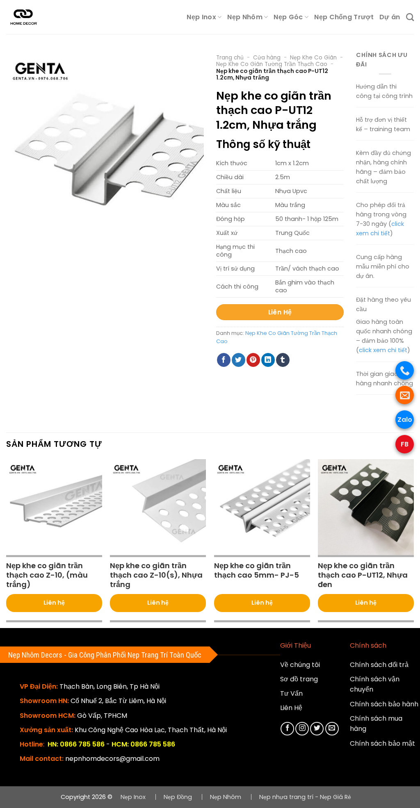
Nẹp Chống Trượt (344, 17)
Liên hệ (54, 603)
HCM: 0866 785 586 (143, 744)
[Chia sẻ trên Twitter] (238, 360)
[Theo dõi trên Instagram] (302, 728)
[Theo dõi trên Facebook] (287, 728)
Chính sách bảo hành (384, 704)
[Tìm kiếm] (410, 17)
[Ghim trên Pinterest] (253, 360)
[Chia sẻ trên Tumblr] (283, 360)
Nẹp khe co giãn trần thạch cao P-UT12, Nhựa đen (363, 575)
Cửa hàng (267, 57)
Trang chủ (230, 57)
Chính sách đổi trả (379, 664)
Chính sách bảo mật (382, 743)
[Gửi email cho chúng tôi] (332, 728)
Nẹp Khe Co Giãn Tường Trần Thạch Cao (271, 64)
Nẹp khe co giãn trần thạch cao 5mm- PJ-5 (256, 570)
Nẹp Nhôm (244, 17)
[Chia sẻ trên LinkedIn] (268, 360)
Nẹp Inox (201, 17)
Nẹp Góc (288, 17)
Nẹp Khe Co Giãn (313, 57)
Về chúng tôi (300, 664)
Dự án (389, 17)
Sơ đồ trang (299, 679)
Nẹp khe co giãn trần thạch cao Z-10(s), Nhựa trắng (156, 575)
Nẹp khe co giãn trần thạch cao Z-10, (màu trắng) (47, 575)
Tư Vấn (291, 693)
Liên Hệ (291, 707)
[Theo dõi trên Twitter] (317, 728)
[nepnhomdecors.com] (30, 17)
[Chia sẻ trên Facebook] (224, 360)
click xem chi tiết (383, 350)
